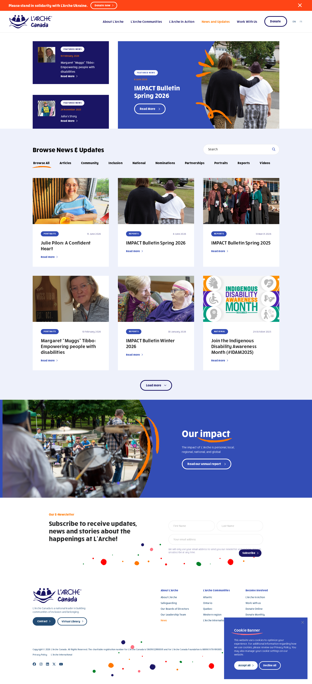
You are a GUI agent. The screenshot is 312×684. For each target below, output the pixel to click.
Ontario (207, 602)
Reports (244, 163)
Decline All (269, 665)
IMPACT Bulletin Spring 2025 (240, 242)
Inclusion (115, 163)
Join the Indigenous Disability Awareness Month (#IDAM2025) (234, 346)
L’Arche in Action (181, 21)
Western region (212, 614)
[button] (300, 5)
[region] (265, 648)
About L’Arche (113, 21)
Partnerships (194, 163)
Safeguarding (169, 602)
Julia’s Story (69, 116)
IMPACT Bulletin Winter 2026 (150, 343)
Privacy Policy (40, 654)
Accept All (244, 665)
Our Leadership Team (173, 614)
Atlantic (207, 597)
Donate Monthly (255, 614)
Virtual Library (71, 621)
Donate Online (254, 608)
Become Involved (257, 590)
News (164, 620)
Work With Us (247, 21)
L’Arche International (215, 620)
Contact (42, 621)
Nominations (165, 163)
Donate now (102, 5)
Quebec (207, 608)
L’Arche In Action (255, 597)
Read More (68, 76)
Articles (65, 163)
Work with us (253, 602)
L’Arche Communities (146, 21)
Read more (48, 256)
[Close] (302, 622)
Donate (275, 21)
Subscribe (248, 552)
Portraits (221, 163)
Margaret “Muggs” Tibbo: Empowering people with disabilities (78, 67)
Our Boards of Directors (175, 608)
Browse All (41, 163)
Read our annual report (204, 464)
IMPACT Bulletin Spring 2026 (157, 91)
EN (294, 21)
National (139, 163)
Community (90, 163)
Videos (265, 163)
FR (301, 21)
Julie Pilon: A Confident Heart (66, 245)
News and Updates (216, 21)
